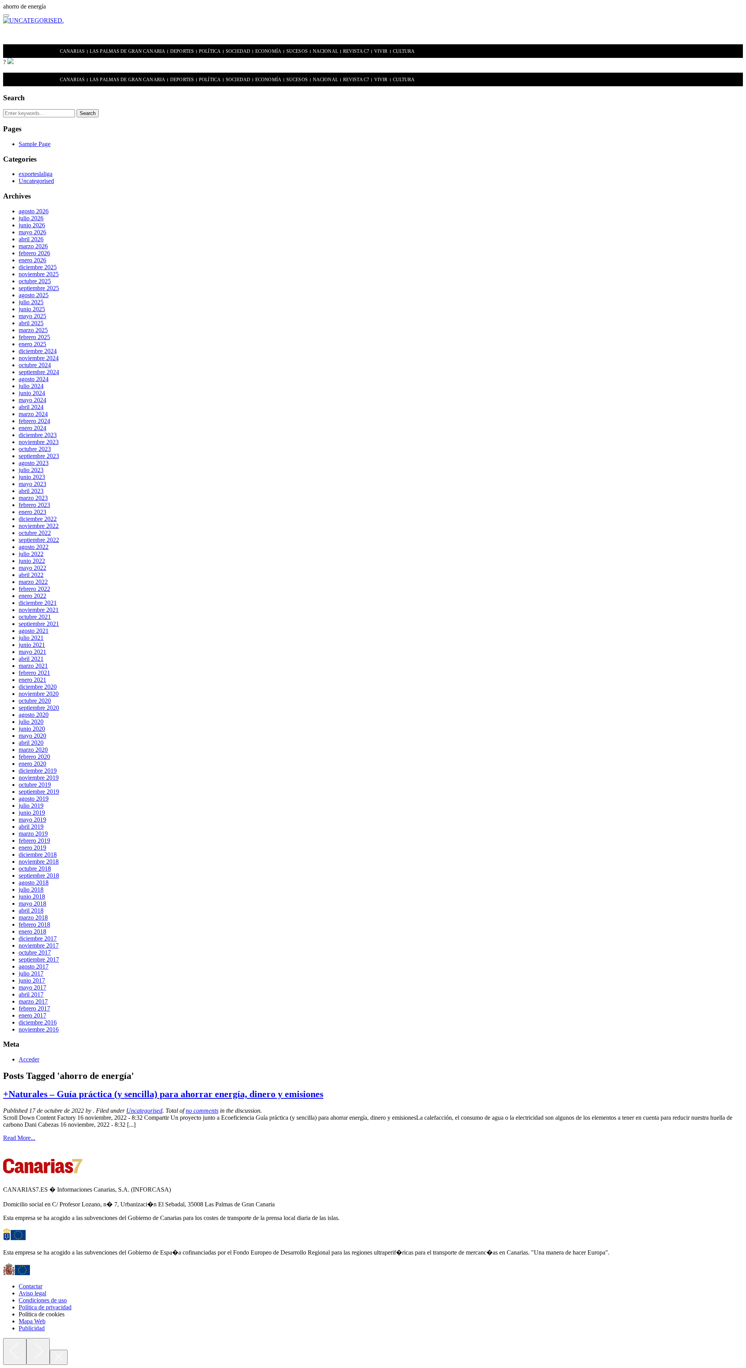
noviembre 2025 (39, 274)
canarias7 (32, 51)
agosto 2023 (34, 463)
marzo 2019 (33, 833)
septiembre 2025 (39, 288)
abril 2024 (31, 407)
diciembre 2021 (38, 602)
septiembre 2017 (39, 959)
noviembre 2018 (39, 861)
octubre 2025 (35, 281)
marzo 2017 (33, 1001)
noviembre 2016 (39, 1029)
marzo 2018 (33, 917)
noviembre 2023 (39, 442)
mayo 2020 (32, 735)
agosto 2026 (34, 211)
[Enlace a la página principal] (10, 62)
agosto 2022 (34, 547)
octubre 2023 (35, 449)
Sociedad (238, 51)
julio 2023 (31, 470)
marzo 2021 (33, 665)
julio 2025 (31, 302)
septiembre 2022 (39, 540)
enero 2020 (32, 763)
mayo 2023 (32, 484)
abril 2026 (31, 239)
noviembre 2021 (39, 609)
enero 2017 (32, 1015)
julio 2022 (31, 554)
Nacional (325, 51)
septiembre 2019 (39, 791)
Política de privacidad (45, 1307)
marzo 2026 (33, 246)
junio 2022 (32, 561)
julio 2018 (31, 889)
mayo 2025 (32, 316)
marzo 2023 (33, 498)
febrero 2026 (34, 253)
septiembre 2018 (39, 875)
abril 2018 (31, 910)
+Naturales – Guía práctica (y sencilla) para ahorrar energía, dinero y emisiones (163, 1094)
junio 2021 (32, 644)
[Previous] (14, 1351)
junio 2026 (32, 225)
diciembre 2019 (38, 770)
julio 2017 (31, 973)
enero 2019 (32, 847)
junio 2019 (32, 812)
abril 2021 (31, 658)
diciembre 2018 (38, 854)
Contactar (30, 1286)
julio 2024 (31, 386)
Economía (268, 51)
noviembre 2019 (39, 777)
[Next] (38, 1351)
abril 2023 (31, 491)
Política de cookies (41, 1314)
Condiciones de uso (43, 1300)
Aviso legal (32, 1293)
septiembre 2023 (39, 456)
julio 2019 (31, 805)
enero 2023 (32, 512)
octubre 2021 (35, 616)
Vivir (381, 51)
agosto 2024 (34, 379)
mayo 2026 (32, 232)
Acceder (29, 1059)
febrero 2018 (34, 924)
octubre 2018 (35, 868)
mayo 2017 (32, 987)
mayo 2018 (32, 903)
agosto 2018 (34, 882)
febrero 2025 (34, 337)
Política (210, 51)
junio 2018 (32, 896)
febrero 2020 (34, 756)
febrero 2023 (34, 505)
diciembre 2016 (38, 1022)
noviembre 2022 (39, 526)
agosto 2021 (34, 630)
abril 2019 (31, 826)
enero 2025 (32, 344)
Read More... (19, 1137)
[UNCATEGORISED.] (33, 20)
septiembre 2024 (39, 372)
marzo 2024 (33, 414)
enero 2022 (32, 596)
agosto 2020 (34, 714)
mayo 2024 (32, 400)
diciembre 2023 (38, 435)
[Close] (59, 1357)
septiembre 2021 (39, 623)
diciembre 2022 (38, 519)
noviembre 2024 (39, 358)
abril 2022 (31, 575)
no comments (202, 1110)
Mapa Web (32, 1321)
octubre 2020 (35, 700)
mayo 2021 (32, 651)
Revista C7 (356, 51)
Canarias (72, 51)
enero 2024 (32, 428)
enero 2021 (32, 679)
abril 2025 (31, 323)
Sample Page (35, 144)
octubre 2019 (35, 784)
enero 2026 (32, 260)
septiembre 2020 (39, 707)
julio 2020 (31, 721)
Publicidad (32, 1328)
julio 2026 (31, 218)
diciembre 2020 (38, 686)
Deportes (182, 51)
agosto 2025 (34, 295)
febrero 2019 (34, 840)
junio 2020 (32, 728)
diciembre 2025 (38, 267)
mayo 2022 (32, 568)
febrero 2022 (34, 589)
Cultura (404, 51)
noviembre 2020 (39, 693)
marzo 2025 (33, 330)
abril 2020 (31, 742)
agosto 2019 (34, 798)
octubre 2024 (35, 365)
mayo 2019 (32, 819)
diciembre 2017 (38, 938)
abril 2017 (31, 994)
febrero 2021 (34, 672)
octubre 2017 (35, 952)
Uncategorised (36, 181)
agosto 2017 (34, 966)
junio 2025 (32, 309)
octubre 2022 (35, 533)
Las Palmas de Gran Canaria (127, 51)
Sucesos (297, 51)
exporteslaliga (35, 174)
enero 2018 (32, 931)
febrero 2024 (34, 421)
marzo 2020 (33, 749)
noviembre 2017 (39, 945)
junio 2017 (32, 980)
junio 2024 (32, 393)
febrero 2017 (34, 1008)
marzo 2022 (33, 582)
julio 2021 (31, 637)
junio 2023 (32, 477)
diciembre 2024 (38, 351)
